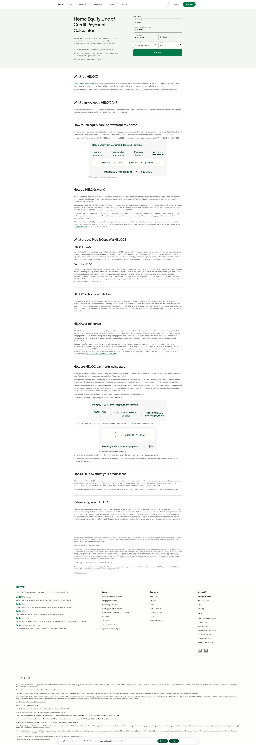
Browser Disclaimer (205, 638)
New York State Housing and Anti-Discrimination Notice (31, 702)
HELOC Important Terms (80, 573)
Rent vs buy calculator (110, 605)
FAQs (152, 617)
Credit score (163, 43)
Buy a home (106, 617)
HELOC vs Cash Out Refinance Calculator (101, 354)
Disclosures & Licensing (207, 630)
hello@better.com (80, 227)
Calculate (157, 52)
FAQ (199, 605)
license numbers (231, 696)
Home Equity (98, 4)
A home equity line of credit (84, 83)
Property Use (138, 43)
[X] (29, 678)
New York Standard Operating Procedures (27, 705)
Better (89, 489)
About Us (153, 597)
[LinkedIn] (25, 678)
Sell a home (106, 621)
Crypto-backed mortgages (111, 629)
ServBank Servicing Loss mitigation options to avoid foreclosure (33, 739)
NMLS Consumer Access (207, 618)
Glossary (201, 609)
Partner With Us (155, 609)
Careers (153, 601)
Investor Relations (156, 621)
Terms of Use (203, 626)
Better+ (124, 4)
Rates (112, 4)
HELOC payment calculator (112, 609)
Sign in (176, 4)
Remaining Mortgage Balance (143, 27)
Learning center (156, 613)
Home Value (138, 35)
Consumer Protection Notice (62, 708)
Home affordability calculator (112, 597)
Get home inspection (109, 625)
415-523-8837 (203, 601)
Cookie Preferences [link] (205, 642)
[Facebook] (17, 678)
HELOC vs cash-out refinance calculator (116, 613)
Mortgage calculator (109, 601)
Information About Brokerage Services (43, 708)
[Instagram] (21, 678)
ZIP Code (163, 37)
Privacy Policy (203, 622)
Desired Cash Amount (141, 20)
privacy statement (105, 741)
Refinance (82, 4)
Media (152, 605)
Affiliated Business (204, 634)
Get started (189, 4)
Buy (70, 4)
